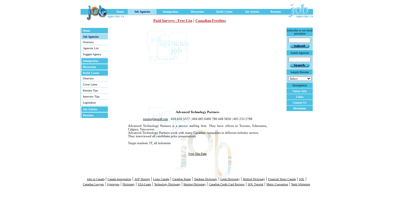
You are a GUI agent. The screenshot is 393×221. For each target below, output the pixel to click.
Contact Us (299, 102)
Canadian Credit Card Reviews (227, 184)
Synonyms (113, 184)
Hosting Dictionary (195, 184)
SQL (301, 179)
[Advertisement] (173, 67)
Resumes (275, 11)
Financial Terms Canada (282, 179)
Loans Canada (161, 179)
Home (120, 11)
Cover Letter (90, 84)
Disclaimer (299, 108)
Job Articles (252, 11)
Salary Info (300, 91)
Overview (88, 42)
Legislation (89, 102)
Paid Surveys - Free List (172, 20)
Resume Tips (90, 90)
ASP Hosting (142, 179)
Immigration (170, 11)
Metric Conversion (277, 184)
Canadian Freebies (210, 20)
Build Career (224, 11)
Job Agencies (142, 11)
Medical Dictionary (254, 179)
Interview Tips (91, 96)
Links (300, 96)
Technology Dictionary (167, 184)
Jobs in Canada (95, 179)
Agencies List (91, 48)
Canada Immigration (119, 179)
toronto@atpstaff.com (155, 119)
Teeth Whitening (300, 184)
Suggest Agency (92, 54)
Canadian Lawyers (93, 184)
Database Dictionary (205, 179)
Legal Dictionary (230, 179)
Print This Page (197, 153)
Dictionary (129, 184)
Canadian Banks (181, 179)
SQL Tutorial (255, 184)
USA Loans (144, 184)
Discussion (197, 11)
